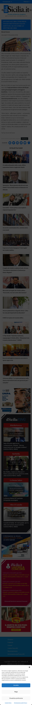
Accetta (16, 685)
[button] (29, 667)
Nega (16, 692)
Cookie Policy (8, 702)
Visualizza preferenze (16, 698)
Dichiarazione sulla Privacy (20, 702)
